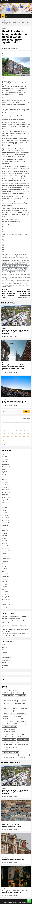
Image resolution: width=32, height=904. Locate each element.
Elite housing (5, 652)
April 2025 (4, 479)
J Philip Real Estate (21, 256)
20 (16, 433)
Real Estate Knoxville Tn (22, 742)
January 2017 (5, 607)
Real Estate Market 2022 (9, 757)
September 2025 (6, 467)
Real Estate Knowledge (18, 276)
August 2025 (5, 469)
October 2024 (5, 495)
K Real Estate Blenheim (20, 703)
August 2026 (5, 454)
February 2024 (5, 515)
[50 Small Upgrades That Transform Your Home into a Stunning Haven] (16, 810)
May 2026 (4, 456)
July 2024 (4, 502)
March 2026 (5, 459)
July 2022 (4, 563)
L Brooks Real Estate (13, 265)
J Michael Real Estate (11, 256)
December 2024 (6, 489)
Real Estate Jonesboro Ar (14, 271)
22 (24, 433)
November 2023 (6, 523)
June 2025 (4, 474)
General (4, 655)
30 (28, 437)
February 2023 (5, 546)
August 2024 (5, 500)
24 (4, 437)
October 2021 (5, 576)
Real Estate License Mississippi (18, 280)
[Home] (3, 16)
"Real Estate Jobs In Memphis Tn (12, 254)
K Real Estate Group (15, 260)
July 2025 (4, 472)
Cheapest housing (6, 650)
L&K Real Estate (9, 268)
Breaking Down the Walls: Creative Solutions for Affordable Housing (13, 858)
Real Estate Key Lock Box (23, 274)
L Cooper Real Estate (7, 266)
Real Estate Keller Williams (9, 737)
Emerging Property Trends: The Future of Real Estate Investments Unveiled (15, 402)
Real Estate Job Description (12, 269)
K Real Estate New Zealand (20, 711)
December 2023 (6, 520)
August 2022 (5, 561)
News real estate (6, 660)
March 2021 (5, 592)
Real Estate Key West (7, 276)
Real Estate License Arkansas (13, 279)
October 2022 (5, 556)
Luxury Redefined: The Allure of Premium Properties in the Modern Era (15, 891)
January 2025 (5, 487)
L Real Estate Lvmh (17, 266)
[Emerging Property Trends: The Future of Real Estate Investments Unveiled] (16, 386)
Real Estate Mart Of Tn (22, 283)
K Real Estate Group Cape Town (10, 708)
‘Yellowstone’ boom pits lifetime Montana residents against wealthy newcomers (23, 293)
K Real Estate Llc (12, 262)
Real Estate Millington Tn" (19, 285)
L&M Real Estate (18, 268)
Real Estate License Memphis (10, 749)
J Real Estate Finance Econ (18, 257)
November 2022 (6, 553)
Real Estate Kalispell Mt (8, 734)
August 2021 (5, 579)
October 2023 (5, 525)
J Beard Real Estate (18, 692)
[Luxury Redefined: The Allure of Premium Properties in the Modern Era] (16, 876)
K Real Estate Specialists (17, 263)
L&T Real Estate (7, 718)
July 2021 (4, 581)
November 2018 (6, 604)
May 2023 (4, 538)
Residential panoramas (8, 668)
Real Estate (5, 665)
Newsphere (16, 902)
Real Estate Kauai (12, 272)
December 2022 (6, 551)
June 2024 (4, 505)
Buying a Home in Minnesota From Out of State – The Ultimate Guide (9, 293)
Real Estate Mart (12, 283)
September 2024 (6, 497)
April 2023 (4, 540)
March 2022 (5, 574)
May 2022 (4, 569)
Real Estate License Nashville (10, 755)
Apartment (4, 645)
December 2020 (6, 599)
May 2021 (4, 586)
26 (12, 437)
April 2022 (4, 571)
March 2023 (5, 543)
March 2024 (5, 512)
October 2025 (5, 464)
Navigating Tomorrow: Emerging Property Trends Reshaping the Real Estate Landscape (15, 332)
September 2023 (6, 528)
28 (20, 437)
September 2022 (6, 558)
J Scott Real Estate (12, 259)
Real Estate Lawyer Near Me (21, 744)
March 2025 (5, 482)
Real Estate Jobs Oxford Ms (9, 729)
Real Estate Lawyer (16, 277)
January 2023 (5, 548)
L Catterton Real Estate (24, 265)
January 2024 (5, 518)
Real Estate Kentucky (12, 274)
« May (3, 444)
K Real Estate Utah (21, 713)
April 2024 (4, 510)
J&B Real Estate (20, 259)
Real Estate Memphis (7, 285)
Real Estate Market (18, 282)
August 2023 (5, 530)
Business (4, 647)
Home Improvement (7, 657)
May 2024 (4, 507)
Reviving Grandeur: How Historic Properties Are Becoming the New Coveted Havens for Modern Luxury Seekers (13, 367)
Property (4, 28)
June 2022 (4, 566)
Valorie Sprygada (14, 48)
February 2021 (5, 594)
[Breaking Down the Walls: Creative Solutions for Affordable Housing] (16, 843)
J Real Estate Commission (9, 698)
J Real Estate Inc (22, 700)
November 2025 (6, 461)
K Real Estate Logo (21, 262)
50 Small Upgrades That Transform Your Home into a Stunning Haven (15, 825)
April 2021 (4, 589)
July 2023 (4, 533)
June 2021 (4, 584)
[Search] (30, 16)
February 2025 (5, 484)
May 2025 (4, 477)
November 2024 (6, 492)
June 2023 (4, 535)
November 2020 (6, 602)
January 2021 (5, 597)
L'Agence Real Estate (18, 718)
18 (8, 433)
